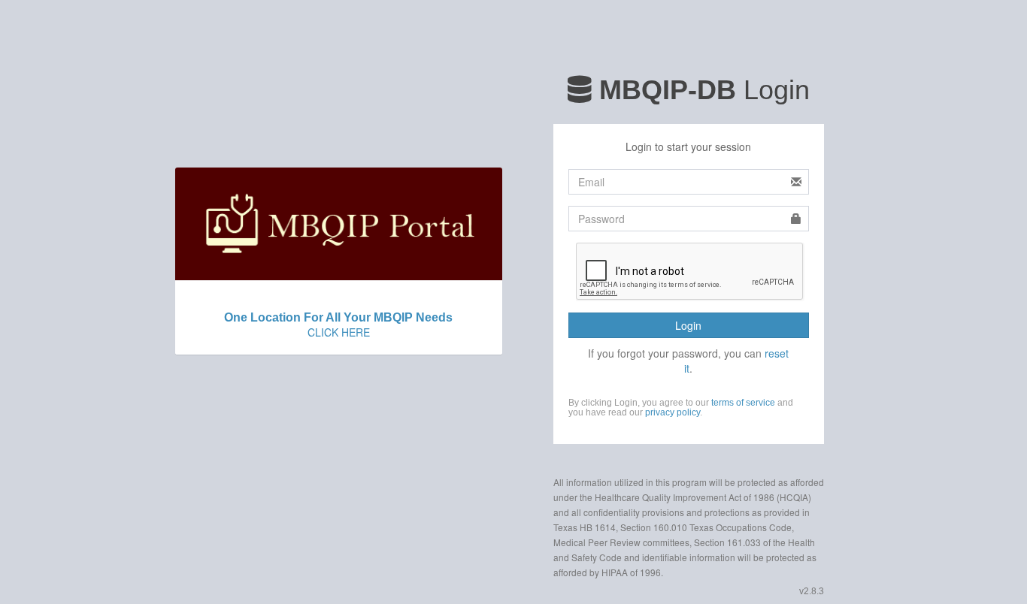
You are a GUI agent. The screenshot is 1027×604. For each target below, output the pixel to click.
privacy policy (672, 412)
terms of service (743, 402)
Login (688, 325)
